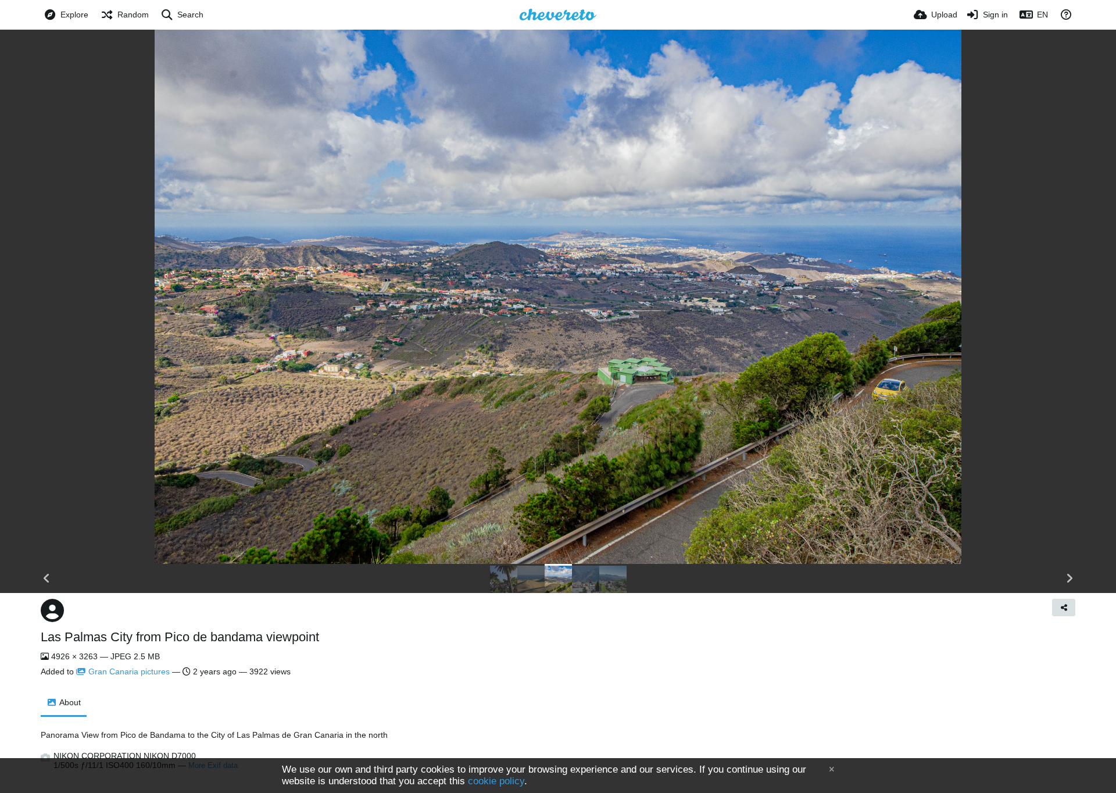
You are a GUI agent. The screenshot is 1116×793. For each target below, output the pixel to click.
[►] (1069, 578)
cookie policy (496, 781)
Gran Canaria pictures (129, 671)
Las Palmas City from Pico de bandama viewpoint (180, 637)
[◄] (46, 578)
